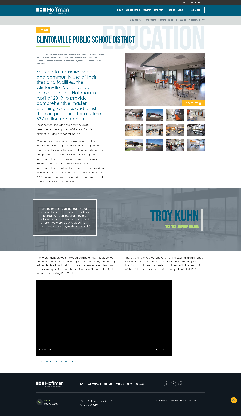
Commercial (136, 20)
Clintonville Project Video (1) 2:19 (56, 361)
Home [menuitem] (82, 383)
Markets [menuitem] (120, 383)
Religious (181, 20)
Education (151, 20)
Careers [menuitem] (140, 383)
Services (147, 10)
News (180, 10)
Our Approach (132, 10)
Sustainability (197, 20)
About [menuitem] (130, 383)
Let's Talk (195, 10)
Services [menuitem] (108, 383)
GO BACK (44, 30)
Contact (183, 2)
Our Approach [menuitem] (94, 383)
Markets (158, 10)
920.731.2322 (51, 403)
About (172, 10)
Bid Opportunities (196, 2)
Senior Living (166, 20)
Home (120, 10)
